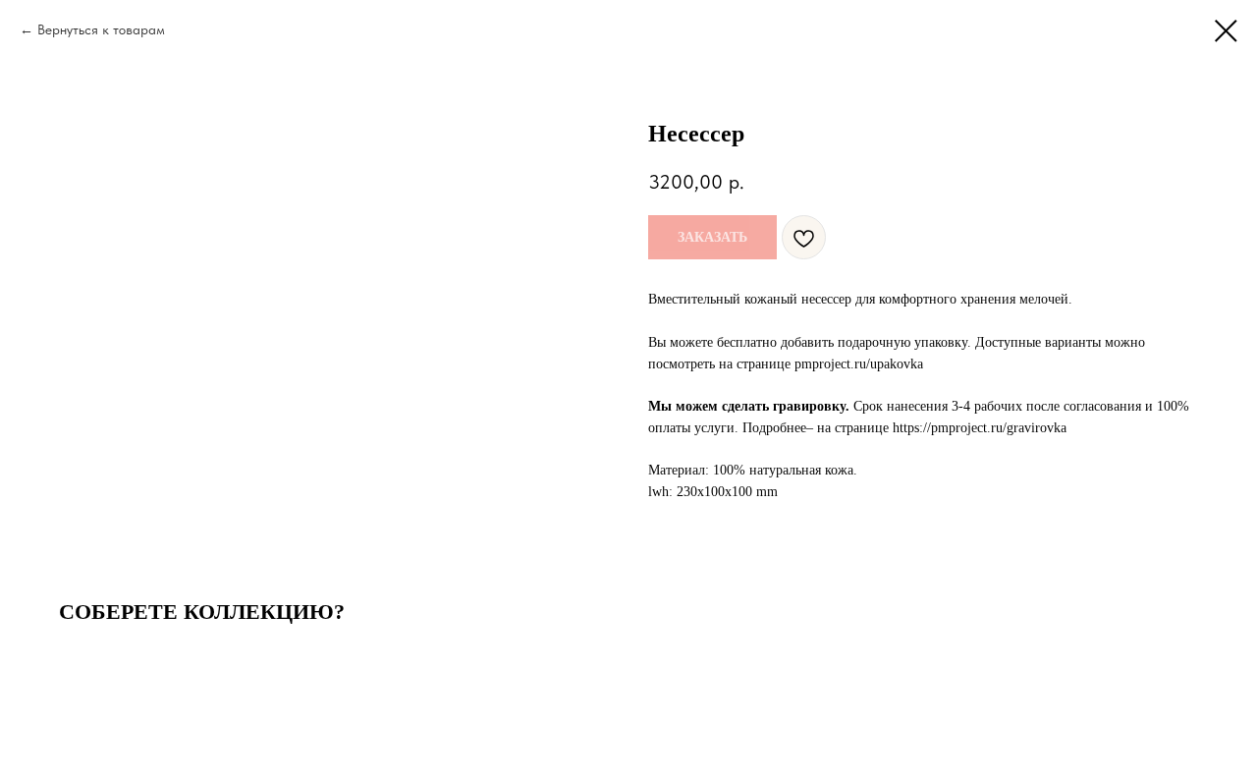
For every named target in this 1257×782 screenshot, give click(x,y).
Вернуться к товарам (101, 29)
